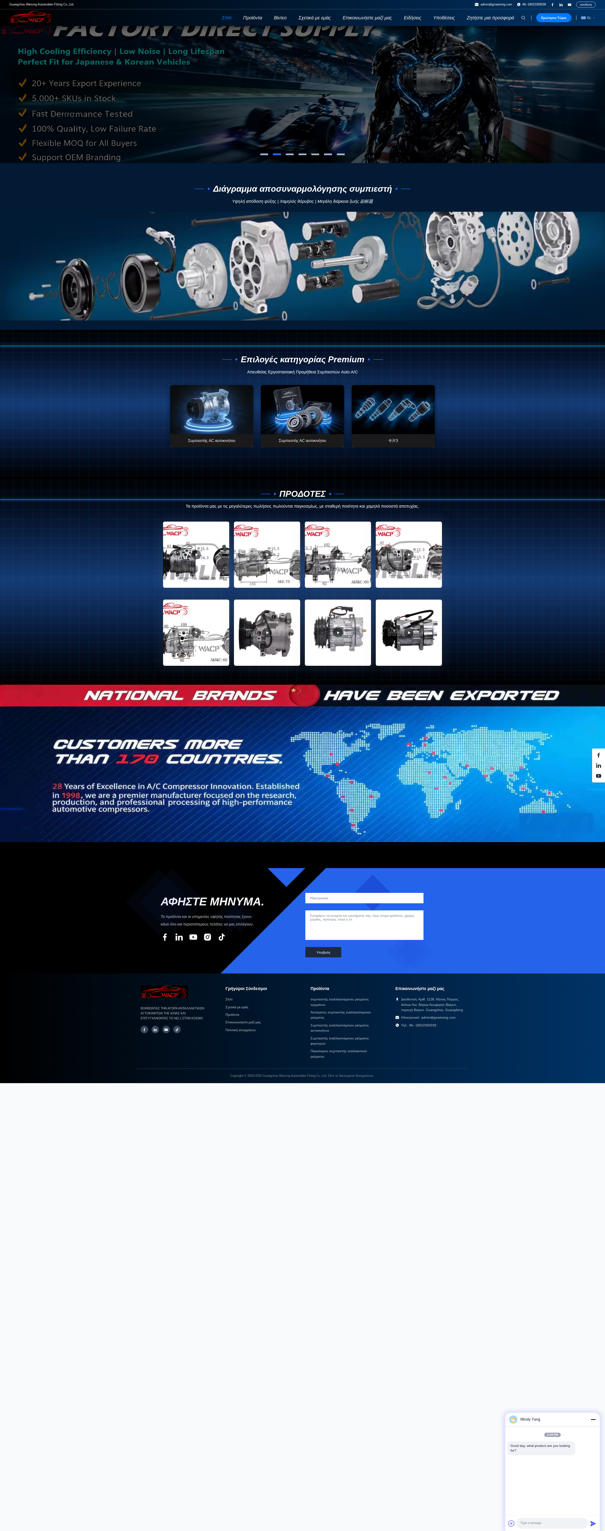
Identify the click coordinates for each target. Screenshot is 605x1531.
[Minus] (593, 1419)
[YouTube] (569, 5)
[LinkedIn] (561, 5)
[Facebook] (144, 1029)
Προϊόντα (252, 17)
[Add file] (511, 1523)
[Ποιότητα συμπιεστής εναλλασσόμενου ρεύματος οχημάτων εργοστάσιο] (302, 94)
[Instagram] (207, 938)
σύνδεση (586, 4)
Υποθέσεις (444, 17)
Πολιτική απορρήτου (240, 1030)
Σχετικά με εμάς (314, 17)
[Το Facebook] (552, 5)
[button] (13, 94)
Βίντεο (280, 17)
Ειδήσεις (412, 17)
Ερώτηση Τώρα (553, 18)
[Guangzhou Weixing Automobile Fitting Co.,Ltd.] (164, 1000)
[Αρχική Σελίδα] (31, 21)
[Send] (593, 1523)
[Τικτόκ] (221, 938)
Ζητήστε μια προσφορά (490, 17)
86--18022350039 (534, 4)
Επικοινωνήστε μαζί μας (367, 17)
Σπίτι (226, 17)
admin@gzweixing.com (496, 4)
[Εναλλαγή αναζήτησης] (523, 17)
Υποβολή (323, 952)
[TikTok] (177, 1029)
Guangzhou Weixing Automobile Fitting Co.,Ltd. (295, 1075)
